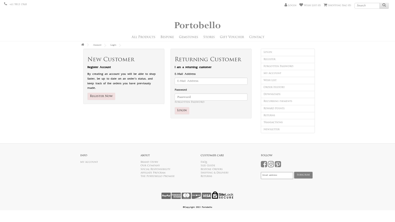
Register (269, 59)
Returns (269, 115)
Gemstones (188, 37)
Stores (209, 37)
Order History (274, 87)
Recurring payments (278, 101)
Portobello (197, 25)
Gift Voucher (232, 37)
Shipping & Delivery (215, 173)
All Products (143, 37)
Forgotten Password (189, 102)
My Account (272, 73)
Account (97, 45)
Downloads (272, 94)
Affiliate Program (153, 173)
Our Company (150, 165)
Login (113, 45)
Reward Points (274, 108)
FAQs (204, 162)
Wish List (270, 80)
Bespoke (167, 37)
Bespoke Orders (212, 169)
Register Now (101, 96)
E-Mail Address (185, 74)
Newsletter (272, 129)
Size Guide (208, 165)
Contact (256, 37)
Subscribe (303, 175)
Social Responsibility (155, 169)
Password (181, 90)
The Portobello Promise (158, 176)
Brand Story (149, 162)
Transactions (273, 122)
